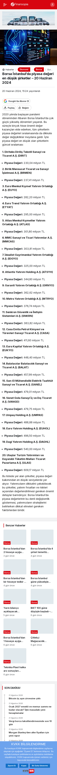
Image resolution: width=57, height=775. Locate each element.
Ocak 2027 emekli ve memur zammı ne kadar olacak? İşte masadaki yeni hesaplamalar (30, 709)
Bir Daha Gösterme (40, 766)
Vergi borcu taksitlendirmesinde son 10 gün (30, 723)
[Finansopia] (19, 4)
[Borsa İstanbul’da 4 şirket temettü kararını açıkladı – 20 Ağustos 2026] (42, 543)
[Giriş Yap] (52, 4)
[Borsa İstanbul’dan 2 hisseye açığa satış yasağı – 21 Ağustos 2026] (15, 543)
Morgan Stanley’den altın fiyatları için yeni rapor (29, 734)
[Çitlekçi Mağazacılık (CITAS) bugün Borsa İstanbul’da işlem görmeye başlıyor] (42, 632)
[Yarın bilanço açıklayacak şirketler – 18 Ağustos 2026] (15, 602)
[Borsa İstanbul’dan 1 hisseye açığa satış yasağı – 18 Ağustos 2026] (15, 632)
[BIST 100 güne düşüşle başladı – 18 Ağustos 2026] (42, 602)
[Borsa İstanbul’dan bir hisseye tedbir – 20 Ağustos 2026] (15, 573)
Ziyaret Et (12, 766)
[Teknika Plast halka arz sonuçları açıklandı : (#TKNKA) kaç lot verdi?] (15, 662)
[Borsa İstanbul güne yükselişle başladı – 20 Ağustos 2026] (42, 573)
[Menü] (5, 5)
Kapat (23, 766)
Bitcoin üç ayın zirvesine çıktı (24, 698)
